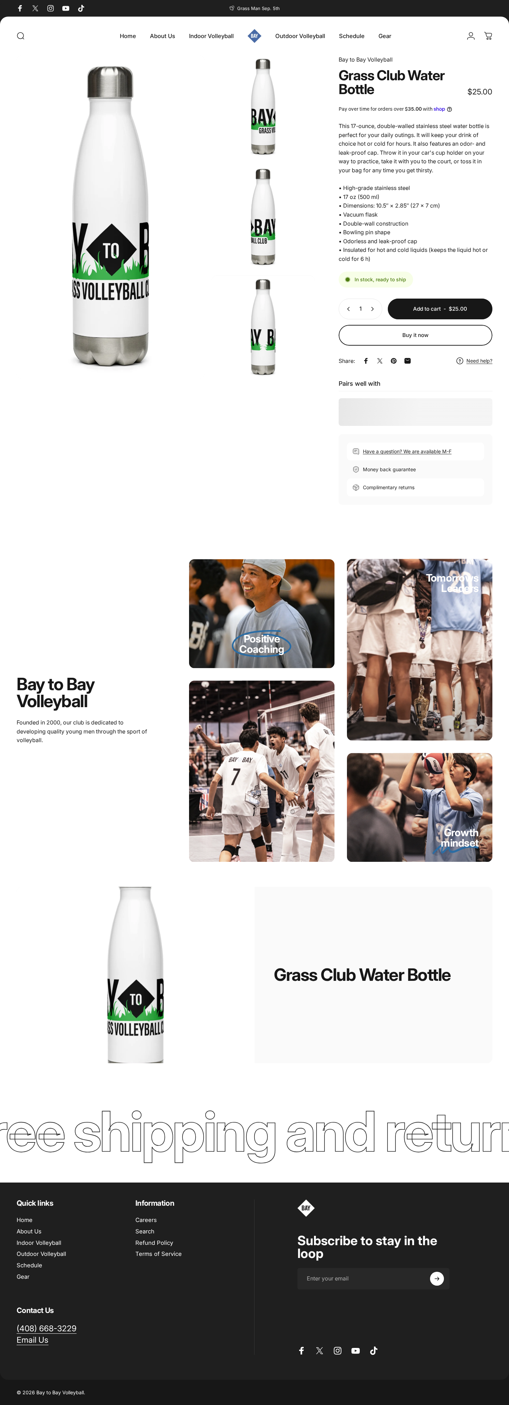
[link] (261, 649)
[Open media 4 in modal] (263, 327)
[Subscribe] (437, 1279)
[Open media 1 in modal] (111, 217)
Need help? (479, 361)
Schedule (29, 1265)
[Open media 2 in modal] (263, 106)
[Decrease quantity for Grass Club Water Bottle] (347, 309)
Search (144, 1231)
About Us (29, 1231)
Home (25, 1219)
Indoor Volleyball (39, 1242)
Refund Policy (154, 1242)
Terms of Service (158, 1253)
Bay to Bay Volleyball (366, 59)
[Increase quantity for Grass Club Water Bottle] (374, 309)
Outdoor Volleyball (41, 1253)
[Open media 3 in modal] (263, 216)
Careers (146, 1219)
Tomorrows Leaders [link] (452, 583)
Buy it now (415, 335)
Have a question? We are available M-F (407, 451)
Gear (23, 1276)
